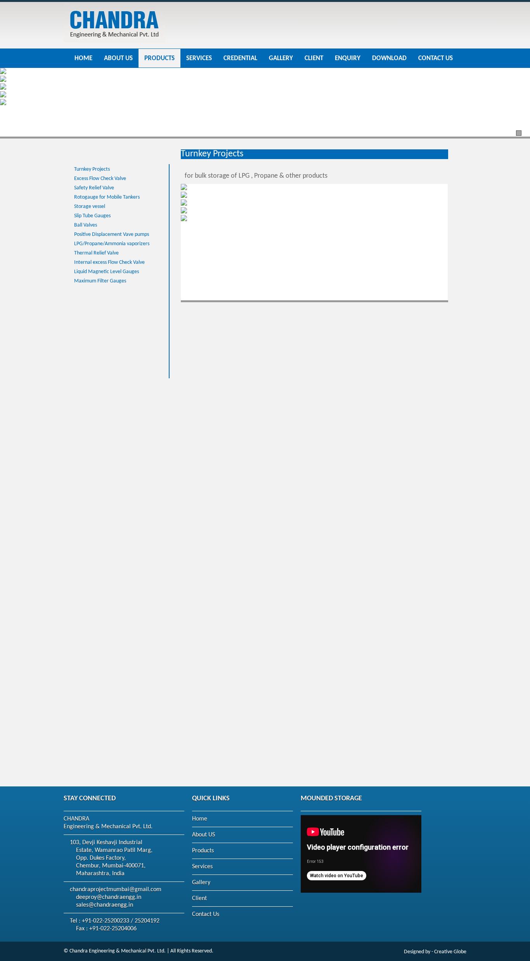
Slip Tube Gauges (92, 216)
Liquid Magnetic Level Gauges (106, 272)
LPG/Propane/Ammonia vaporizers (111, 244)
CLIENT (314, 58)
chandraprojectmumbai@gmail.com (115, 890)
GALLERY (281, 58)
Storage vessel (89, 207)
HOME (83, 58)
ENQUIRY (347, 58)
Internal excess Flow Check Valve (109, 262)
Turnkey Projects (92, 169)
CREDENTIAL (240, 58)
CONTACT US (435, 58)
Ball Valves (85, 225)
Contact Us (205, 914)
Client (199, 898)
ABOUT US (118, 58)
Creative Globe (450, 952)
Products (203, 851)
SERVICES (199, 58)
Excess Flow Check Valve (100, 179)
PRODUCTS (159, 58)
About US (203, 835)
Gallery (201, 883)
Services (202, 867)
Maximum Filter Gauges (100, 281)
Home (199, 819)
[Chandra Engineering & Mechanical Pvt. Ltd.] (114, 44)
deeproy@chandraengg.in (108, 897)
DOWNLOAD (389, 58)
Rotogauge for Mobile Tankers (107, 197)
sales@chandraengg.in (104, 905)
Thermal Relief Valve (96, 253)
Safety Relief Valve (94, 188)
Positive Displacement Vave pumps (111, 234)
